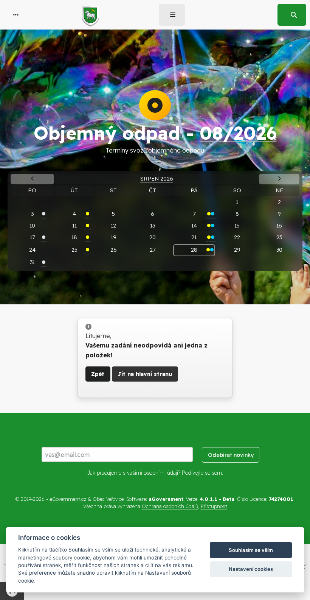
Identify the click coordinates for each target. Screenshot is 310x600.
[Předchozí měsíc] (32, 179)
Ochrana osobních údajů (170, 506)
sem (217, 472)
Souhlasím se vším (251, 550)
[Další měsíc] (279, 179)
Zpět (97, 374)
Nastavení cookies (251, 569)
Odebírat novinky (231, 455)
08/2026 (238, 133)
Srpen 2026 (156, 178)
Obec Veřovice (108, 499)
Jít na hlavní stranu (145, 374)
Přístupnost (214, 506)
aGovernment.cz (68, 499)
